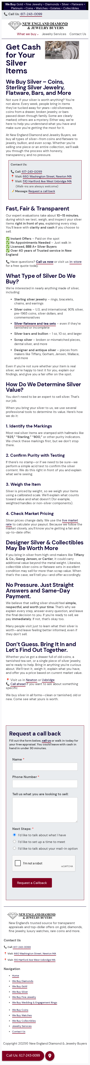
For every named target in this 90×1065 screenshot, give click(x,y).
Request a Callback (32, 883)
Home (15, 975)
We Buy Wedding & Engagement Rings (34, 1002)
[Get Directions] (49, 1056)
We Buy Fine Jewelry (24, 997)
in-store (75, 262)
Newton (31, 680)
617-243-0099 (31, 14)
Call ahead (18, 684)
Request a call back (41, 191)
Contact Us (18, 1031)
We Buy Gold (19, 986)
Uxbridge (48, 680)
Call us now (44, 262)
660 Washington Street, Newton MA (47, 176)
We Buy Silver (20, 992)
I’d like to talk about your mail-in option (48, 848)
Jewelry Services (22, 1026)
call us (46, 740)
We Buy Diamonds (22, 981)
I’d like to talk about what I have (42, 835)
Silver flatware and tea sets (35, 323)
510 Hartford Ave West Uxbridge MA (47, 181)
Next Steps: (23, 829)
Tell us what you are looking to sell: (40, 794)
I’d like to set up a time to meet (41, 842)
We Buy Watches (22, 1015)
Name (18, 759)
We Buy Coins (20, 1010)
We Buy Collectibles (24, 1021)
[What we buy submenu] (38, 34)
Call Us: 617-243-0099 (23, 1055)
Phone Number (25, 777)
